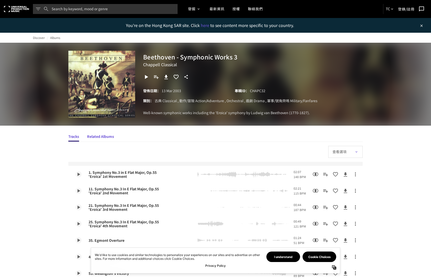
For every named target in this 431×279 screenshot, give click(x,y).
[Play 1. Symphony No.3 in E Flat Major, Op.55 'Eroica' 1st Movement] (79, 174)
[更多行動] (355, 174)
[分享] (186, 77)
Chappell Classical (160, 64)
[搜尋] (46, 9)
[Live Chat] (422, 9)
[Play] (146, 77)
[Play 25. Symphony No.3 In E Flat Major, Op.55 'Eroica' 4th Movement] (79, 224)
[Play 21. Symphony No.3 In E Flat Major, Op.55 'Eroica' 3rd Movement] (79, 207)
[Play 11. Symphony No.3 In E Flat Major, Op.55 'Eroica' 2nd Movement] (79, 191)
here (205, 25)
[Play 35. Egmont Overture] (79, 240)
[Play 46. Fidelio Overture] (79, 257)
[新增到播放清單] (156, 77)
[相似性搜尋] (316, 174)
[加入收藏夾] (176, 77)
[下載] (166, 77)
